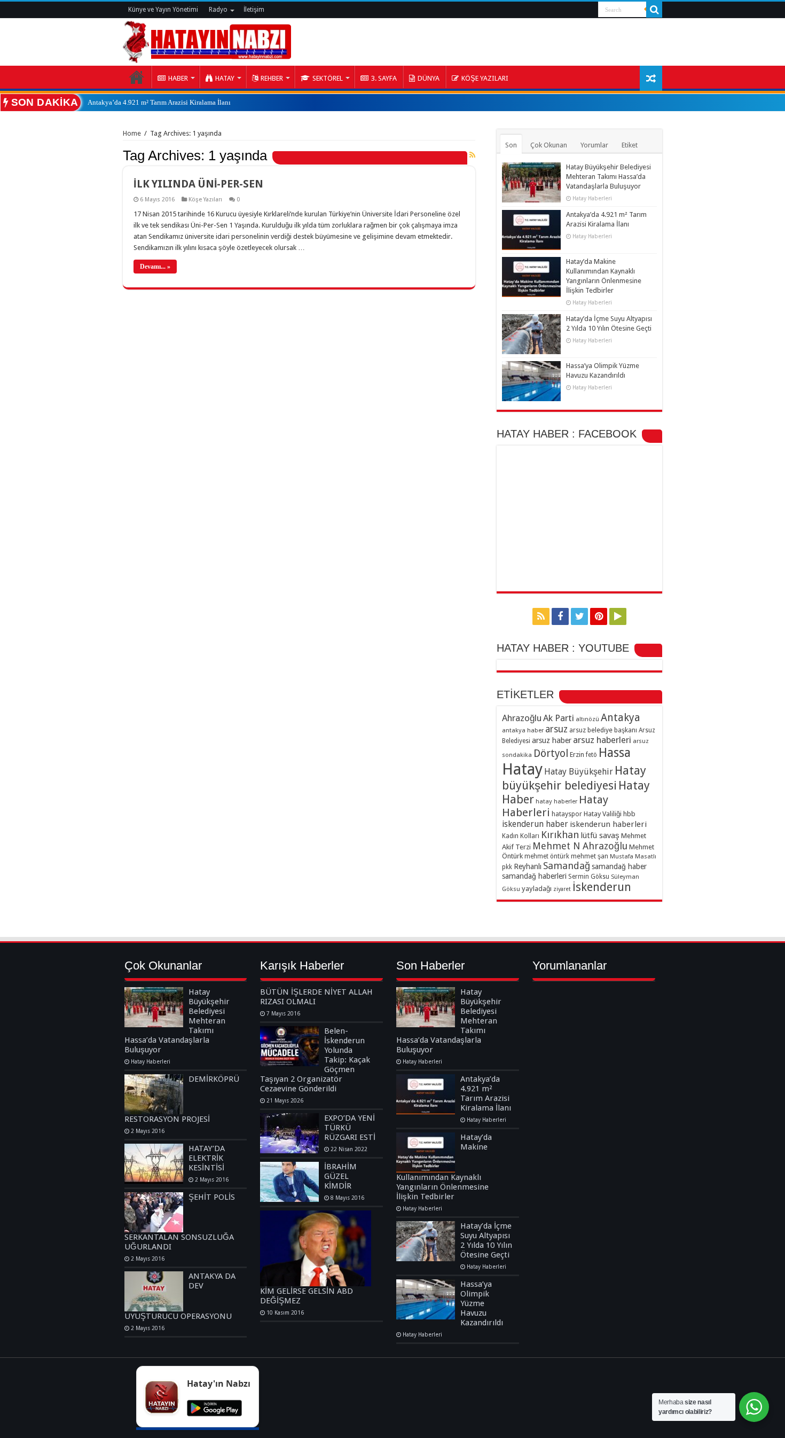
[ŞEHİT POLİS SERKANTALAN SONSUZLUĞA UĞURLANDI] (153, 1212)
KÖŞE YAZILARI (484, 78)
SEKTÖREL (327, 78)
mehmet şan (589, 856)
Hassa (615, 752)
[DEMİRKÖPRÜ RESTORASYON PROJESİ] (153, 1094)
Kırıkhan (560, 834)
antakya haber (523, 730)
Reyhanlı (527, 866)
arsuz (556, 729)
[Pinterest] (598, 616)
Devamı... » (155, 266)
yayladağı (537, 889)
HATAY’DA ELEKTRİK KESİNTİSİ (207, 1158)
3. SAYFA (384, 78)
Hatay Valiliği (603, 814)
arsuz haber (551, 740)
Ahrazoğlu (521, 718)
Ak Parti (558, 718)
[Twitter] (579, 616)
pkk (507, 867)
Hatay (522, 769)
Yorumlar (594, 145)
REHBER (272, 78)
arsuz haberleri (602, 739)
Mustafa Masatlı (633, 856)
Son (511, 145)
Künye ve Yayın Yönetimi (163, 9)
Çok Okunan (548, 145)
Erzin (577, 755)
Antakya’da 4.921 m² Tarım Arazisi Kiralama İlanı (159, 102)
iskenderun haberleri (608, 824)
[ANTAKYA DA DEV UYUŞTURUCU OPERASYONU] (153, 1291)
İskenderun (601, 887)
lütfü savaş (599, 835)
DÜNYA (428, 78)
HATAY (224, 78)
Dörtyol (550, 753)
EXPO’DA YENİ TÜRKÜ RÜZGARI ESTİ (349, 1127)
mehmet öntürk (546, 856)
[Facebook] (560, 616)
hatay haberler (556, 801)
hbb (629, 814)
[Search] (654, 10)
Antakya (620, 718)
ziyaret (562, 889)
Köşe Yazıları (205, 199)
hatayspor (567, 814)
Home (132, 133)
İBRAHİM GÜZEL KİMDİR (340, 1176)
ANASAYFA (137, 77)
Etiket (630, 145)
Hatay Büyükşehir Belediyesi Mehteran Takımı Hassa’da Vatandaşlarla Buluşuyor (608, 176)
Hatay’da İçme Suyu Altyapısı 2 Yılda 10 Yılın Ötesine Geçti (486, 1240)
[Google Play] (617, 616)
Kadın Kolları (520, 836)
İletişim (254, 9)
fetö (591, 755)
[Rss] (541, 616)
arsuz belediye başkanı (603, 730)
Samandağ (566, 865)
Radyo (218, 9)
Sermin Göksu (588, 876)
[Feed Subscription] (472, 155)
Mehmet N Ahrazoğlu (579, 845)
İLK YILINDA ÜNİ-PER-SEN (198, 183)
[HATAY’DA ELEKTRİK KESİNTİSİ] (153, 1164)
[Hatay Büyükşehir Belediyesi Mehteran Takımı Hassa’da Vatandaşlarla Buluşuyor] (153, 1007)
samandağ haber (619, 866)
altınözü (587, 719)
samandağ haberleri (534, 876)
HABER (178, 78)
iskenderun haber (535, 824)
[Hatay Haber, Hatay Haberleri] (207, 40)
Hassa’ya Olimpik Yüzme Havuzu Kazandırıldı (481, 1303)
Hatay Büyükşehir (578, 772)
